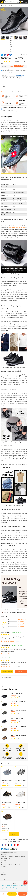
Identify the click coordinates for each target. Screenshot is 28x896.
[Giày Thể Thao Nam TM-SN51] (4, 737)
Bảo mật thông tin (11, 887)
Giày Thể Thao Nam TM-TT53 (6, 802)
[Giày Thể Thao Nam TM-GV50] (7, 772)
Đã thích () (23, 55)
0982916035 (3, 874)
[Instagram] (5, 845)
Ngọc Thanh (22, 612)
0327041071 (3, 866)
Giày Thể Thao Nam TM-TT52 (20, 780)
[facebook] (2, 845)
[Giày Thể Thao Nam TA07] (4, 721)
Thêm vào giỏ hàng (12, 894)
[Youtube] (18, 845)
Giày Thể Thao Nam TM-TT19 (18, 701)
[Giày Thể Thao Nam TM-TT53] (7, 794)
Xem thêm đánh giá (7, 671)
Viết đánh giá (21, 671)
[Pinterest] (15, 845)
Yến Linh (6, 612)
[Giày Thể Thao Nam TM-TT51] (20, 794)
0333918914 (3, 860)
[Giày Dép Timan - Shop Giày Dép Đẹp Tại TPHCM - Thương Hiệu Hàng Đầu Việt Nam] (2, 2)
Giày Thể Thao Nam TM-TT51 (20, 802)
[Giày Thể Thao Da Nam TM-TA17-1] (14, 21)
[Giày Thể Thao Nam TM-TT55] (7, 816)
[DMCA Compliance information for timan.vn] (13, 849)
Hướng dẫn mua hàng (16, 885)
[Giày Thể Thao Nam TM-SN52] (4, 712)
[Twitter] (11, 845)
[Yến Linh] (3, 613)
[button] (21, 1)
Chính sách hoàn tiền (7, 889)
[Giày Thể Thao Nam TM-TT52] (20, 772)
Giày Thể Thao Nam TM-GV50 (6, 780)
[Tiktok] (8, 845)
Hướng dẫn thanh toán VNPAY (19, 889)
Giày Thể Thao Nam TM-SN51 (18, 735)
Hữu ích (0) (4, 641)
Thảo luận (11, 641)
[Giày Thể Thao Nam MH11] (4, 696)
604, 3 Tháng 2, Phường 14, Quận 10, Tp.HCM (10, 864)
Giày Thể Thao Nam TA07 (17, 718)
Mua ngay (22, 894)
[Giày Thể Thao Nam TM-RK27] (4, 729)
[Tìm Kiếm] (18, 2)
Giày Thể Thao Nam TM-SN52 (18, 710)
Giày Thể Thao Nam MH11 (17, 693)
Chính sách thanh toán (20, 887)
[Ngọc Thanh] (18, 613)
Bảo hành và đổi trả (6, 885)
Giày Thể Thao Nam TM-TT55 (6, 824)
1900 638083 (8, 879)
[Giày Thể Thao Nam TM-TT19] (4, 704)
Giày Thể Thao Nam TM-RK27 (18, 727)
